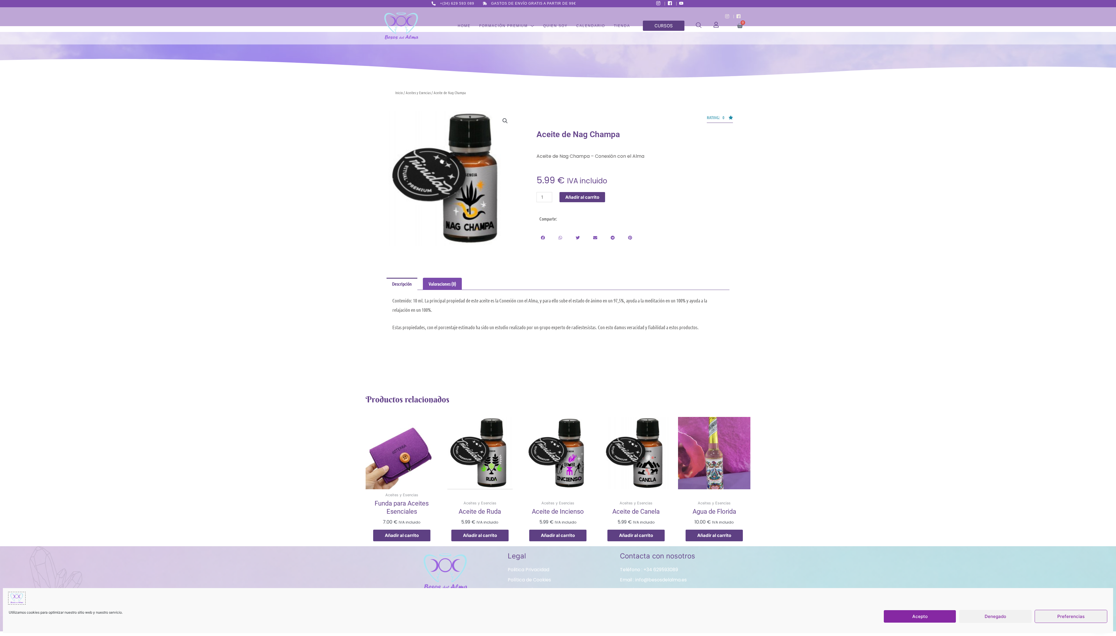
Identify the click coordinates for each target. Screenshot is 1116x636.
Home (464, 26)
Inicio (399, 92)
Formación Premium (503, 26)
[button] (699, 26)
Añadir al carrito (582, 197)
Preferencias (1071, 616)
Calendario (590, 26)
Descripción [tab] (402, 283)
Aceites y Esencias (418, 92)
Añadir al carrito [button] (402, 535)
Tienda (622, 26)
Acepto (920, 616)
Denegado (995, 616)
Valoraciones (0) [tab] (442, 283)
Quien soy (555, 26)
